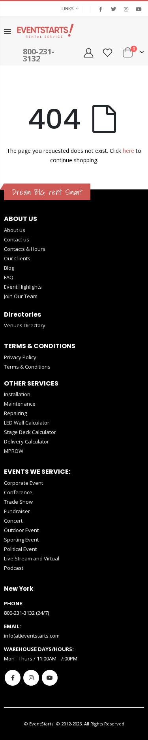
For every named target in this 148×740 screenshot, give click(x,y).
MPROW (13, 450)
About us (14, 230)
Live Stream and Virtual (31, 558)
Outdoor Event (21, 530)
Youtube (50, 678)
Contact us (16, 239)
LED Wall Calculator (26, 422)
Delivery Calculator (26, 441)
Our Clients (17, 258)
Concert (13, 520)
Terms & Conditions (27, 366)
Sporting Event (21, 539)
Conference (18, 492)
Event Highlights (23, 286)
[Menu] (7, 31)
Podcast (13, 567)
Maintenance (20, 403)
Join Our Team (20, 296)
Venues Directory (24, 325)
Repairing (15, 413)
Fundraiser (17, 511)
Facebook (13, 678)
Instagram (31, 678)
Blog (9, 267)
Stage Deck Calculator (30, 432)
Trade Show (18, 501)
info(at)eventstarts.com (32, 635)
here (128, 150)
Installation (17, 394)
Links (68, 8)
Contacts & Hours (24, 248)
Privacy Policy (20, 357)
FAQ (8, 277)
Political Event (20, 549)
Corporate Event (23, 482)
